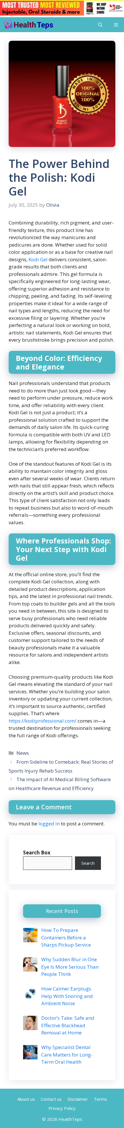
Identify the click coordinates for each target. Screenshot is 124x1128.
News (22, 753)
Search (88, 863)
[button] (100, 24)
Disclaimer (77, 1099)
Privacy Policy (62, 1108)
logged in (49, 823)
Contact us (51, 1099)
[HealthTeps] (28, 24)
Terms (100, 1099)
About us (26, 1099)
